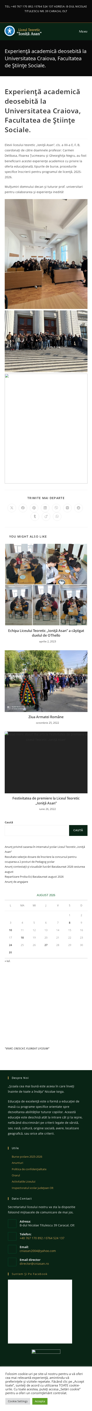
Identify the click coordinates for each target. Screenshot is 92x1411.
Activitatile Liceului (23, 1181)
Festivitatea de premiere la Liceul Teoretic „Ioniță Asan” (46, 800)
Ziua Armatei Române (46, 717)
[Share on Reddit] (78, 508)
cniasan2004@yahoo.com (38, 1251)
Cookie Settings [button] (18, 1401)
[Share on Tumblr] (35, 516)
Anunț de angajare (16, 882)
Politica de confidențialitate (29, 1169)
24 (10, 945)
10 (10, 930)
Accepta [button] (40, 1401)
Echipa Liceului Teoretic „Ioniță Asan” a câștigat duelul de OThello (46, 633)
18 (22, 937)
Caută (9, 822)
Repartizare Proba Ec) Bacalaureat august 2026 (34, 876)
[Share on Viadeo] (46, 516)
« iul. (7, 961)
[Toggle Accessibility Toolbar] (9, 31)
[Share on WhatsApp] (57, 516)
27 (46, 945)
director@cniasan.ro (34, 1264)
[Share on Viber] (56, 508)
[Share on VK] (67, 508)
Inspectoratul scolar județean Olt (32, 1188)
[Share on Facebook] (23, 508)
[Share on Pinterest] (34, 508)
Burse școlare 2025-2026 (27, 1156)
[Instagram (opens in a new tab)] (48, 15)
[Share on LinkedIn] (45, 508)
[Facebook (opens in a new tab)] (44, 15)
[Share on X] (11, 508)
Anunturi (17, 1163)
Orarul (16, 1175)
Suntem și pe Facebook (30, 1274)
